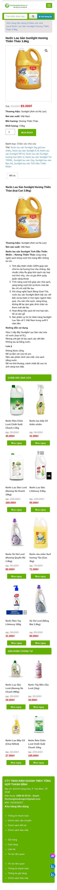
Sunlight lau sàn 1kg (24, 160)
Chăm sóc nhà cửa (26, 143)
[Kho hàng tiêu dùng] (16, 5)
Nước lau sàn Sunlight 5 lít (25, 150)
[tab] (12, 175)
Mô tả (12, 175)
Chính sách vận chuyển (20, 820)
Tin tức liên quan (16, 854)
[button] (46, 51)
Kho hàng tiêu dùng (16, 23)
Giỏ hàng (12, 839)
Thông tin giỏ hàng (17, 873)
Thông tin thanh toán (18, 815)
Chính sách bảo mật (18, 830)
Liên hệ (11, 849)
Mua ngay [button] (16, 443)
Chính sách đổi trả (17, 825)
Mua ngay (27, 132)
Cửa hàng (13, 844)
